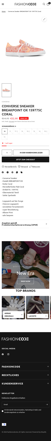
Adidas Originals (9, 314)
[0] (47, 4)
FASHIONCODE (11, 366)
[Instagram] (10, 354)
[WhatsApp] (17, 172)
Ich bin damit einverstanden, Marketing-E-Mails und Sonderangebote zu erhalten (22, 411)
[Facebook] (3, 172)
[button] (25, 281)
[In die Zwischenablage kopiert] (22, 172)
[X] (8, 172)
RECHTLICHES (10, 375)
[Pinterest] (13, 172)
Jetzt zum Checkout (25, 159)
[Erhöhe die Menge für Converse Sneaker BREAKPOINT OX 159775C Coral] (10, 152)
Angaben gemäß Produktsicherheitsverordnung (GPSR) (20, 224)
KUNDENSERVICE (12, 383)
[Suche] (44, 4)
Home (4, 11)
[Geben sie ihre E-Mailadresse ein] (46, 404)
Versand (11, 121)
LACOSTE (32, 316)
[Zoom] (44, 19)
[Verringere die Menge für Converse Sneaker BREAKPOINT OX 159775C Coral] (3, 152)
